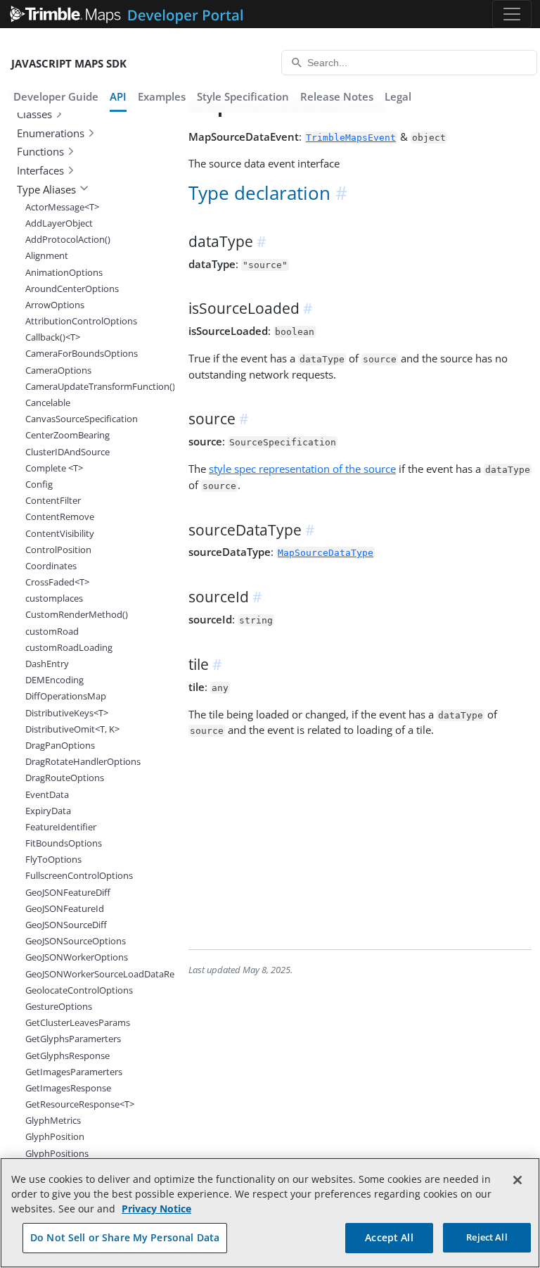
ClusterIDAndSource (67, 451)
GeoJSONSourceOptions (75, 940)
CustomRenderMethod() (76, 614)
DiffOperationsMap (65, 696)
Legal (398, 96)
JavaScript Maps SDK (69, 63)
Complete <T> (54, 468)
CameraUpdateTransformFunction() (83, 386)
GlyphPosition (54, 1136)
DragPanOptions (60, 745)
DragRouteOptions (64, 777)
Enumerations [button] (50, 133)
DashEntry (47, 663)
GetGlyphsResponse (67, 1055)
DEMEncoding (54, 679)
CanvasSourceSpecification (81, 418)
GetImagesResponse (68, 1088)
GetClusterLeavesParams (77, 1022)
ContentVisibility (59, 533)
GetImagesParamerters (73, 1071)
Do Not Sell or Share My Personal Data (124, 1237)
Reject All (486, 1237)
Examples (162, 96)
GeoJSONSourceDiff (66, 924)
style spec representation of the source (302, 469)
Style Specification (243, 96)
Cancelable (47, 402)
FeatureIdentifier (60, 826)
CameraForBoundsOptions (81, 353)
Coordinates (51, 565)
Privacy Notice (156, 1208)
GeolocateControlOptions (79, 990)
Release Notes (336, 96)
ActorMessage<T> (62, 207)
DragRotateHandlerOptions (83, 761)
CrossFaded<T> (57, 582)
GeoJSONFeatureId (64, 908)
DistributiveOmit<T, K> (72, 729)
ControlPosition (58, 549)
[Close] (517, 1180)
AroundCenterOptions (72, 288)
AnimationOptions (64, 272)
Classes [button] (34, 114)
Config (39, 484)
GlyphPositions (57, 1153)
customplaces (54, 598)
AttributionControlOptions (81, 321)
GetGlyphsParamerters (73, 1038)
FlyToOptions (53, 859)
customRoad (52, 631)
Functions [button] (40, 151)
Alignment (46, 255)
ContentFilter (53, 500)
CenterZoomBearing (67, 435)
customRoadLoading (68, 647)
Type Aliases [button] (46, 189)
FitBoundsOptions (63, 843)
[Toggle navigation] (512, 14)
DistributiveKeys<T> (66, 712)
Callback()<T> (52, 337)
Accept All (389, 1237)
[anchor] (342, 193)
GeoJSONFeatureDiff (67, 892)
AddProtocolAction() (67, 239)
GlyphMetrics (53, 1120)
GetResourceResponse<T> (79, 1104)
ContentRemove (59, 516)
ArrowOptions (54, 304)
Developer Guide (55, 96)
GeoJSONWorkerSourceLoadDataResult (83, 974)
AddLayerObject (59, 223)
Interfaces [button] (40, 170)
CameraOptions (58, 370)
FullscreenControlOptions (79, 875)
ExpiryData (48, 810)
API (118, 96)
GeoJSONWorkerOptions (76, 957)
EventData (47, 794)
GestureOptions (58, 1006)
